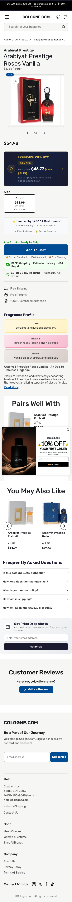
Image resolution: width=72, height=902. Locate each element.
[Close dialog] (68, 429)
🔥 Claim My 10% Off (53, 464)
